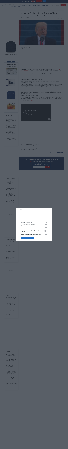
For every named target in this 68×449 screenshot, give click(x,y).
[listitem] (34, 222)
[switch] (45, 224)
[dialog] (34, 224)
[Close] (50, 210)
